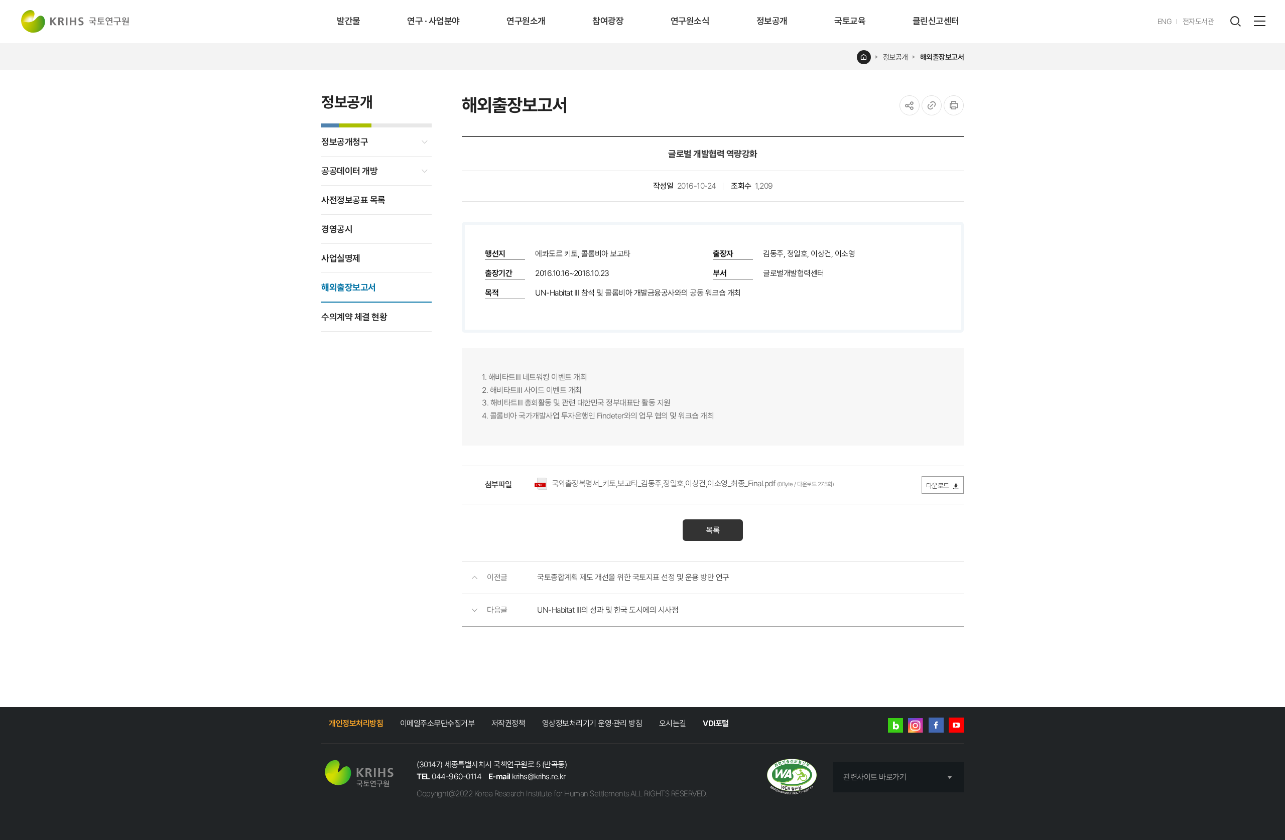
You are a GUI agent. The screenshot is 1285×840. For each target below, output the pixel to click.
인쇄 (954, 105)
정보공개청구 (344, 141)
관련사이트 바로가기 (874, 777)
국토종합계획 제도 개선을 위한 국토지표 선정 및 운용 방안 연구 (633, 577)
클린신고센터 (936, 21)
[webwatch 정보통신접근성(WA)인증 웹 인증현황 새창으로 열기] (791, 777)
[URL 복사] (932, 105)
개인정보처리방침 (356, 723)
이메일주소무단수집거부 (437, 723)
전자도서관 (1198, 21)
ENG (1165, 21)
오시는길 (672, 723)
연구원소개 (526, 21)
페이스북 (936, 725)
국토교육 (849, 21)
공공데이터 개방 (349, 171)
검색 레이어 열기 (1235, 21)
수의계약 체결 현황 (354, 317)
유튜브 (956, 725)
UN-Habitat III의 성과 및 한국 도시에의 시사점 (607, 610)
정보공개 (772, 21)
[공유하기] (910, 105)
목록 (713, 530)
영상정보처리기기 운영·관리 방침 (592, 723)
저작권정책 (508, 723)
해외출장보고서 (942, 57)
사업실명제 (340, 258)
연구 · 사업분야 (433, 21)
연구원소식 (690, 21)
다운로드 (937, 486)
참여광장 (607, 21)
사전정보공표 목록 (353, 200)
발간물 (348, 21)
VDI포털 (716, 723)
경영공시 (336, 229)
